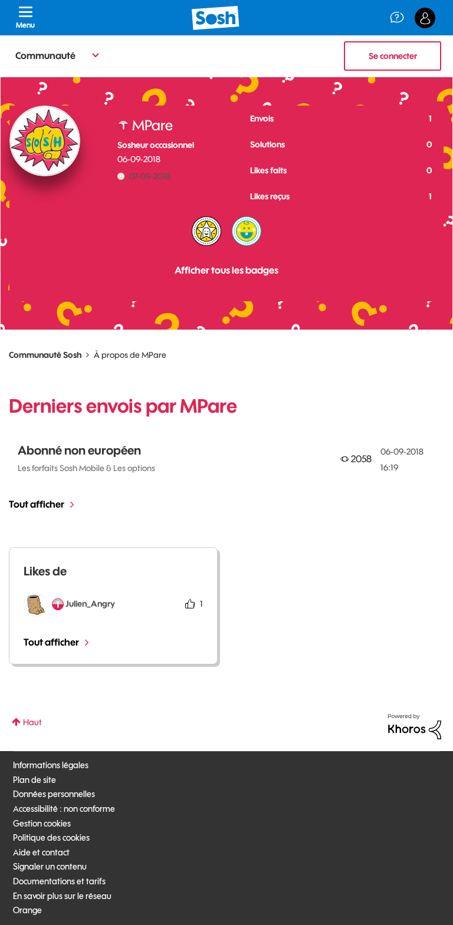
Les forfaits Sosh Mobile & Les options (86, 468)
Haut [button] (32, 722)
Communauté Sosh (45, 355)
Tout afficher (36, 504)
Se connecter (393, 56)
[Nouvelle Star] (206, 231)
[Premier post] (246, 231)
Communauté (45, 55)
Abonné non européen (79, 450)
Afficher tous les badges (226, 270)
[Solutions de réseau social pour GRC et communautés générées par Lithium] (414, 725)
